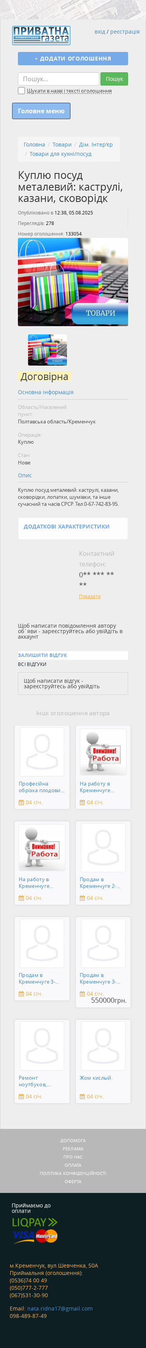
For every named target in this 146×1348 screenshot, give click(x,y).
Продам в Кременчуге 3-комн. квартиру (38, 979)
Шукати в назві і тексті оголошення (69, 91)
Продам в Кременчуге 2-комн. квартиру (99, 883)
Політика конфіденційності (73, 1173)
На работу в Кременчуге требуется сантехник (34, 883)
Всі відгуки (32, 664)
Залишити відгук (42, 655)
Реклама (73, 1149)
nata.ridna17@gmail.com (60, 1308)
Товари (62, 144)
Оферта (73, 1181)
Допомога (73, 1140)
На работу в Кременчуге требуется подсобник (95, 787)
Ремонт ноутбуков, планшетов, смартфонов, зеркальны (35, 1082)
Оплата (73, 1165)
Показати (90, 596)
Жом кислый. (96, 1078)
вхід (100, 31)
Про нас (73, 1157)
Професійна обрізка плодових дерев (41, 787)
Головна (34, 144)
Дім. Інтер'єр (96, 144)
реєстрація (125, 31)
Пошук (114, 78)
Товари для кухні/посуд (60, 153)
